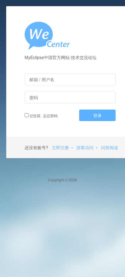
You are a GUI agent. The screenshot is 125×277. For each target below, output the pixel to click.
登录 (97, 115)
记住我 (34, 115)
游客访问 (84, 147)
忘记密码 (49, 115)
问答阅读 (109, 147)
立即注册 (60, 147)
